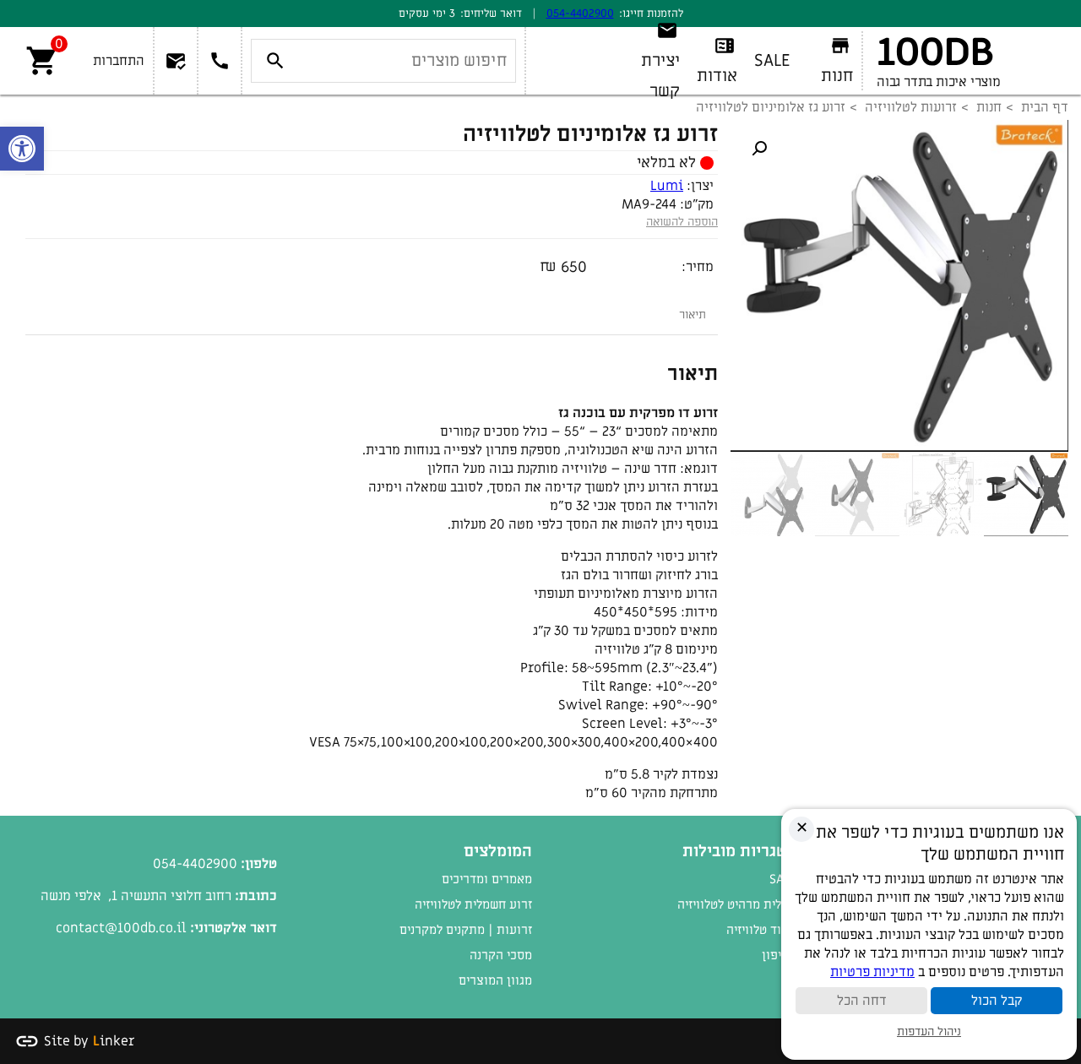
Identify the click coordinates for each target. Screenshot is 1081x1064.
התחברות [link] (118, 61)
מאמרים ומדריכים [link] (487, 879)
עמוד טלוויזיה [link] (761, 929)
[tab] (692, 314)
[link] (22, 149)
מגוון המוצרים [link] (495, 980)
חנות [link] (989, 107)
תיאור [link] (692, 315)
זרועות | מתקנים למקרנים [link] (465, 929)
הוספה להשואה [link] (682, 222)
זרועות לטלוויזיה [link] (911, 107)
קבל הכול (996, 1000)
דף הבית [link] (1044, 107)
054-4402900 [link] (580, 13)
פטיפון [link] (779, 955)
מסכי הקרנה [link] (501, 955)
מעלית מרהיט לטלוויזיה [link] (736, 904)
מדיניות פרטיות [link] (872, 972)
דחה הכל (862, 1000)
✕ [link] (802, 828)
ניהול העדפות (929, 1031)
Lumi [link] (666, 185)
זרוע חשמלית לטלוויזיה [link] (473, 904)
